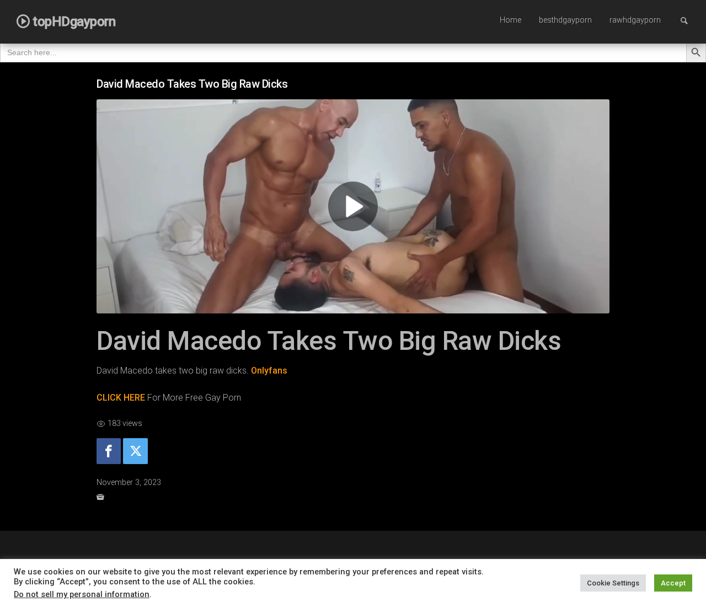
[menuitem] (510, 21)
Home (510, 20)
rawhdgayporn (635, 20)
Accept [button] (673, 583)
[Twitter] (135, 451)
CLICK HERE (121, 397)
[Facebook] (109, 451)
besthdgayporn (565, 20)
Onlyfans (269, 370)
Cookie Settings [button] (613, 583)
